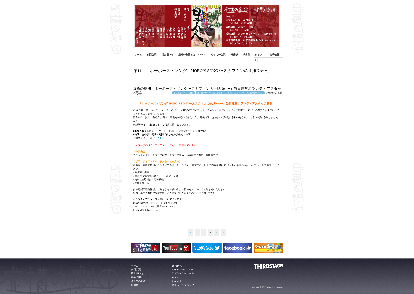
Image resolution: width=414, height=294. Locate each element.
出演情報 (274, 54)
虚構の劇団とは (139, 277)
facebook (177, 281)
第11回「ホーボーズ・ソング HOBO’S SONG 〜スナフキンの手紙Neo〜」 (230, 93)
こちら (161, 138)
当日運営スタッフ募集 (183, 93)
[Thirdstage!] (268, 268)
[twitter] (207, 252)
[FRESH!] (145, 252)
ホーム (138, 54)
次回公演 (152, 54)
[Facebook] (237, 252)
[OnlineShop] (268, 252)
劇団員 (134, 285)
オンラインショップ (183, 285)
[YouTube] (176, 252)
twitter (175, 277)
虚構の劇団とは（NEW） (192, 54)
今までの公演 (218, 54)
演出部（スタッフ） (254, 54)
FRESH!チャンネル (182, 269)
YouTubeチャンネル (183, 273)
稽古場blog (167, 54)
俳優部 (234, 54)
